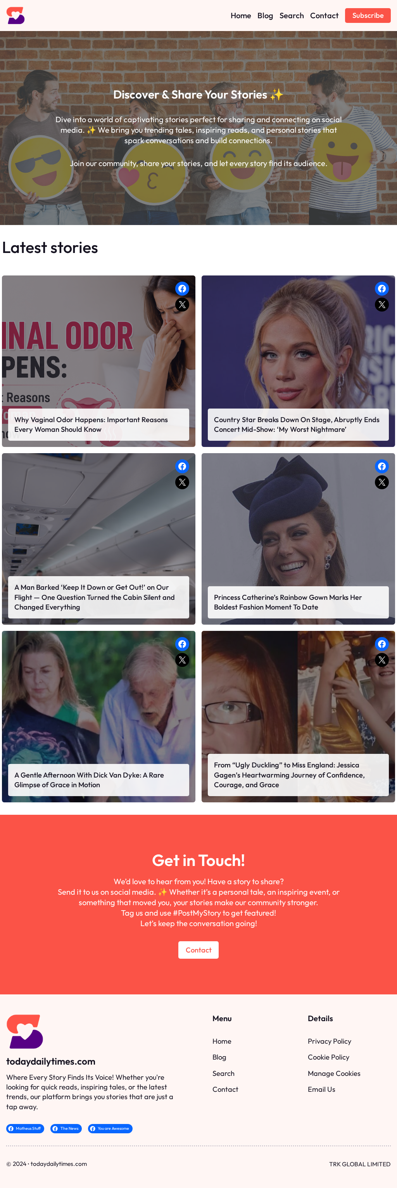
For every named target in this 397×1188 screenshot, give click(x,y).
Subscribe (368, 15)
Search (223, 1073)
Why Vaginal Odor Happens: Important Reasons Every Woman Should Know (91, 424)
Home (221, 1041)
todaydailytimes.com (50, 1061)
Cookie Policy (328, 1057)
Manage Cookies (334, 1073)
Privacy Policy (329, 1041)
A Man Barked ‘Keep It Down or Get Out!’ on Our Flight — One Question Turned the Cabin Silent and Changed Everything (94, 597)
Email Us (321, 1089)
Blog (219, 1057)
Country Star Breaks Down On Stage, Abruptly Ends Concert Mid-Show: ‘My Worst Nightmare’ (297, 424)
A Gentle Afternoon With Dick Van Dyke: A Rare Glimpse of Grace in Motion (89, 780)
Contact (199, 950)
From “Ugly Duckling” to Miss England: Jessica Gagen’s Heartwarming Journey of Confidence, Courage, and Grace (289, 774)
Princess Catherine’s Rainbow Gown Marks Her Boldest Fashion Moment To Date (288, 602)
